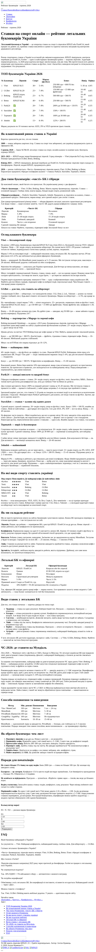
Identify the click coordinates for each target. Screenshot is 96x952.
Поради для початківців (16, 931)
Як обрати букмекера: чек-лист (19, 929)
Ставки (4, 10)
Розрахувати (7, 829)
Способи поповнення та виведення (21, 926)
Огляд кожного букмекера (17, 913)
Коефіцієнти (27, 10)
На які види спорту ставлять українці (22, 915)
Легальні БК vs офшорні (16, 920)
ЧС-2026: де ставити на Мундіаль (20, 924)
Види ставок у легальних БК (18, 922)
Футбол (36, 10)
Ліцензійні (11, 10)
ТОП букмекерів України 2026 (19, 906)
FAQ (8, 933)
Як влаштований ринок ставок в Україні (23, 908)
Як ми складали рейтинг (16, 917)
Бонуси (19, 10)
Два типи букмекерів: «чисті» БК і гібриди (24, 911)
